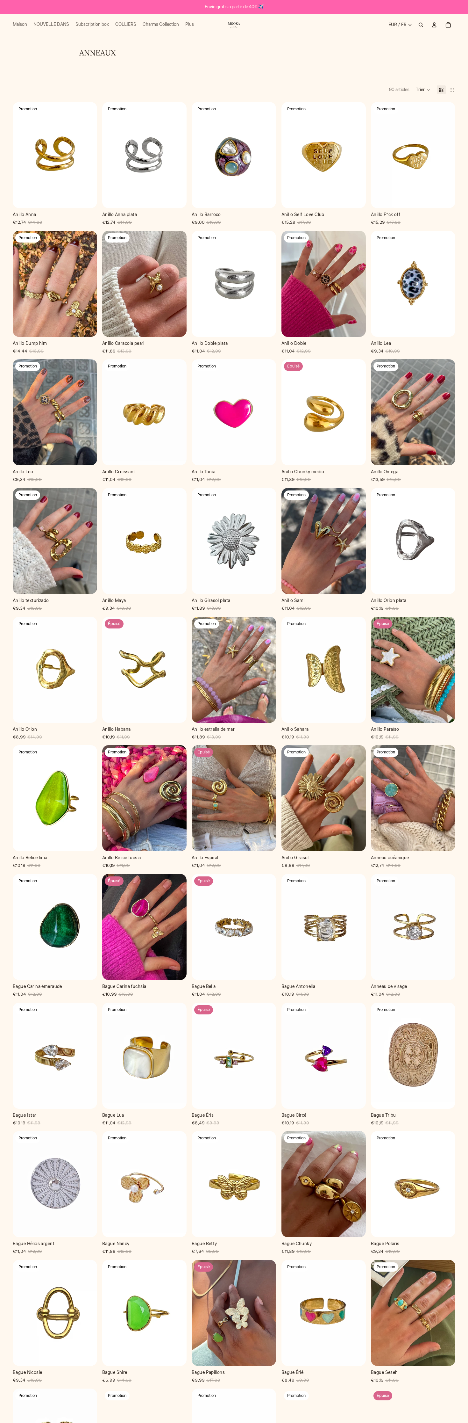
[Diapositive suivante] (356, 284)
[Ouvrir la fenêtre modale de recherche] (421, 25)
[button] (423, 90)
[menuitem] (20, 25)
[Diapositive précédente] (291, 284)
